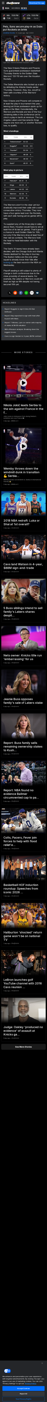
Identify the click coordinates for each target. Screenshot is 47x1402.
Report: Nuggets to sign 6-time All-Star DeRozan (20, 310)
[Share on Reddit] (15, 293)
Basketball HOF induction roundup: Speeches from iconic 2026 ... (20, 888)
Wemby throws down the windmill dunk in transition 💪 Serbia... (21, 472)
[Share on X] (10, 293)
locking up (8, 262)
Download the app (36, 3)
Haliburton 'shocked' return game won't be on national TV (22, 936)
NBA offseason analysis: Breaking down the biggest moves (22, 330)
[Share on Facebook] (21, 293)
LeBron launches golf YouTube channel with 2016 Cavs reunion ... (22, 983)
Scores (16, 8)
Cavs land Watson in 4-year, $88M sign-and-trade (23, 566)
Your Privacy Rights (23, 1399)
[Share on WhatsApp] (26, 293)
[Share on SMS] (37, 293)
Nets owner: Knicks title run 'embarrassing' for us (22, 657)
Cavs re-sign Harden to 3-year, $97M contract (23, 336)
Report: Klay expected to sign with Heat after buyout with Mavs (22, 317)
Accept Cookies (23, 1388)
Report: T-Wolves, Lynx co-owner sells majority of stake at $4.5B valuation (23, 324)
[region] (23, 1381)
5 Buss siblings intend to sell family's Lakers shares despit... (22, 611)
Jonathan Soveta (9, 33)
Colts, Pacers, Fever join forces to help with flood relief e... (20, 841)
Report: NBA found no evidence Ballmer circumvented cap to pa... (21, 793)
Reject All (23, 1394)
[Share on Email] (32, 293)
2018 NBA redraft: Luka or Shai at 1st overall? (21, 522)
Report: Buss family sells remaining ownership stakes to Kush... (22, 746)
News (24, 8)
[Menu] (3, 3)
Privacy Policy (30, 1384)
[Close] (42, 1363)
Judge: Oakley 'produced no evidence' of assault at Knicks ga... (23, 1030)
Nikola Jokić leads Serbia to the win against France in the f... (23, 408)
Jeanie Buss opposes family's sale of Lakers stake (23, 700)
